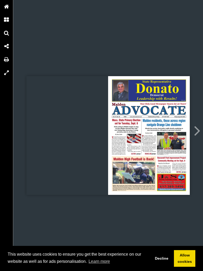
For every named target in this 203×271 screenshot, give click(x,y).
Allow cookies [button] (185, 258)
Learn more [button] (99, 261)
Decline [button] (161, 258)
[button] (6, 6)
